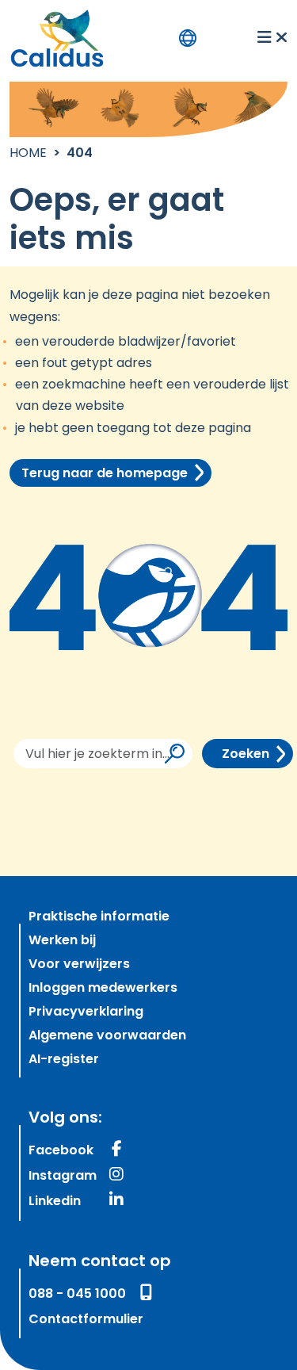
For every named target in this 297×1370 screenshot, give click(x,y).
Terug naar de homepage (104, 474)
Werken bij (62, 941)
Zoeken (245, 754)
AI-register (64, 1060)
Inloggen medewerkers (103, 988)
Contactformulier (86, 1320)
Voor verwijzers (79, 965)
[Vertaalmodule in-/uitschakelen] (187, 38)
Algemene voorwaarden (107, 1036)
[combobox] (102, 753)
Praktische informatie (99, 917)
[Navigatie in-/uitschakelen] (272, 38)
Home (28, 153)
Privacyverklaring (86, 1012)
